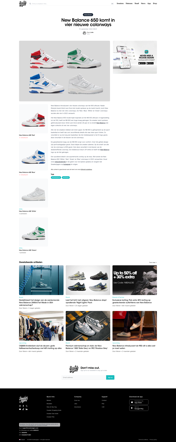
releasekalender (60, 162)
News (143, 3)
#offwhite (66, 177)
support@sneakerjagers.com (30, 428)
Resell (137, 3)
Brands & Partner (118, 297)
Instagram (66, 164)
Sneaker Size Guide (52, 413)
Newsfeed (88, 15)
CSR (103, 407)
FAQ (103, 403)
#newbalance (56, 177)
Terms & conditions (143, 439)
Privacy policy (153, 439)
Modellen (49, 403)
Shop (155, 3)
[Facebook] (23, 406)
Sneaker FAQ (50, 417)
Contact (104, 400)
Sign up (110, 377)
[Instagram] (20, 406)
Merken (49, 400)
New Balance (100, 123)
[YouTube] (20, 409)
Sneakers (120, 3)
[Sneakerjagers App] (135, 57)
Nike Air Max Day (52, 407)
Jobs (75, 403)
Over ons (77, 400)
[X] (26, 406)
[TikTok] (23, 409)
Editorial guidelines (86, 169)
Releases (129, 3)
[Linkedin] (26, 409)
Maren (25, 308)
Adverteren (77, 407)
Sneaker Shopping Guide (54, 410)
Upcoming (22, 343)
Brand (21, 297)
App (149, 3)
